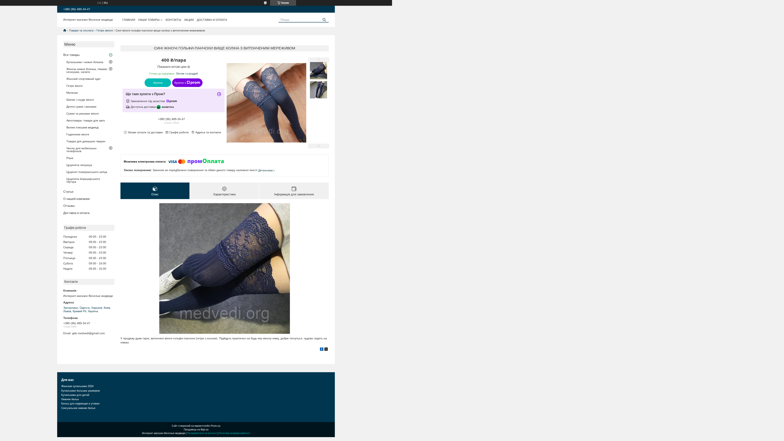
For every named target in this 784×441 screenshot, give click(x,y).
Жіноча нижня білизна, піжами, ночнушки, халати (87, 70)
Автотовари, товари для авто (85, 120)
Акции (189, 19)
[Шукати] (324, 19)
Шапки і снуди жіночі (80, 99)
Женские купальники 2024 (77, 386)
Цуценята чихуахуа (79, 165)
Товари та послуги (81, 30)
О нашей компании (76, 198)
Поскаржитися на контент (202, 433)
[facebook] (321, 349)
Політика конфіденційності (234, 433)
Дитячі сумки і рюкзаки (81, 106)
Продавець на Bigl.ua (196, 429)
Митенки (72, 92)
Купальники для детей (75, 394)
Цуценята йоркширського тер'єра (83, 180)
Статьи (68, 191)
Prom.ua (215, 425)
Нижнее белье (70, 399)
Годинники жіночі (77, 134)
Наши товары (148, 19)
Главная (128, 19)
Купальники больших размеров (80, 390)
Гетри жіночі (105, 30)
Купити (158, 82)
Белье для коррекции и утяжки (80, 403)
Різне (69, 158)
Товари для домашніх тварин (85, 141)
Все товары (71, 55)
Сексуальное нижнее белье (78, 408)
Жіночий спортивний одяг (83, 78)
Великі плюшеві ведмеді (82, 127)
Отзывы (69, 205)
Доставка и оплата (212, 19)
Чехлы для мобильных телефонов (81, 150)
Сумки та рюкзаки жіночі (82, 113)
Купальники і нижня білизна (84, 62)
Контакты (173, 19)
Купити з (180, 82)
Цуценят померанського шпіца (86, 172)
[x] (326, 349)
